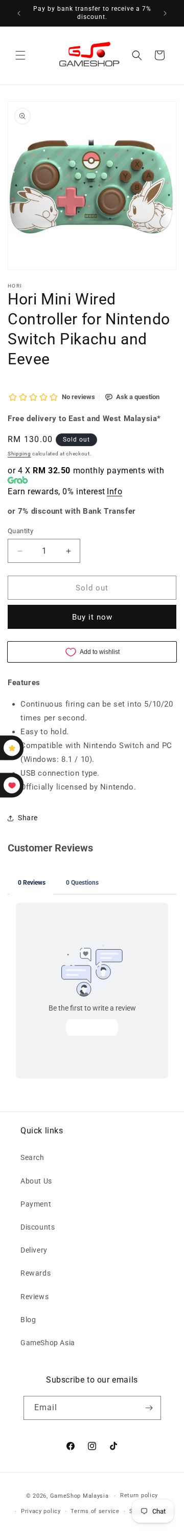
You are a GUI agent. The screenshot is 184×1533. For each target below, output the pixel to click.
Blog (28, 1320)
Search (32, 1157)
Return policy (139, 1495)
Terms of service (95, 1511)
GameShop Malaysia (79, 1496)
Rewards (35, 1273)
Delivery (34, 1250)
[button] (20, 55)
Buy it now (92, 617)
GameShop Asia (47, 1343)
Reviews (34, 1297)
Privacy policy (41, 1511)
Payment (35, 1204)
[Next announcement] (165, 13)
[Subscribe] (149, 1408)
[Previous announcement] (19, 13)
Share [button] (28, 818)
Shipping (19, 453)
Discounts (37, 1227)
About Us (36, 1181)
